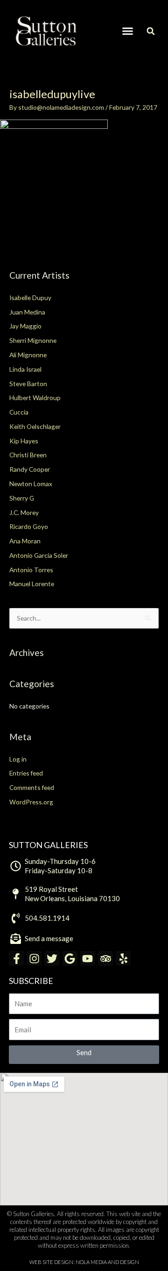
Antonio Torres (31, 570)
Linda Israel (25, 369)
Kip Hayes (23, 441)
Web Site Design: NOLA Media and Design (84, 1262)
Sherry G (21, 498)
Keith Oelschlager (35, 426)
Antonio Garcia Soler (38, 555)
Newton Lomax (30, 484)
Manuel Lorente (31, 584)
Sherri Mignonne (32, 340)
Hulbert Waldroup (35, 397)
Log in (18, 759)
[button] (128, 31)
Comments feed (31, 787)
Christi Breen (28, 455)
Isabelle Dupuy (30, 297)
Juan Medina (27, 312)
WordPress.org (31, 802)
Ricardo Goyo (28, 526)
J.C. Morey (24, 512)
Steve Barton (28, 384)
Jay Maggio (25, 326)
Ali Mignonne (28, 355)
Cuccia (18, 412)
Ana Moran (25, 541)
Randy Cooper (29, 469)
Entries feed (26, 773)
